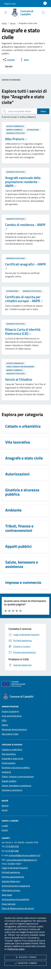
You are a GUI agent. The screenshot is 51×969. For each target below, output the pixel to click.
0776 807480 (12, 851)
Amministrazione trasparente (16, 885)
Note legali (7, 895)
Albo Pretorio (15, 138)
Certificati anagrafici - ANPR (25, 264)
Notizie (5, 805)
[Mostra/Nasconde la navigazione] (5, 12)
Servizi (12, 23)
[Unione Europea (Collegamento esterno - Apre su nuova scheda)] (25, 684)
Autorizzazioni (8, 763)
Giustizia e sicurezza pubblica (16, 767)
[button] (10, 3)
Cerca (43, 111)
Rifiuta (28, 957)
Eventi (5, 830)
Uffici (4, 720)
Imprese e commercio (12, 790)
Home (4, 23)
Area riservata (8, 904)
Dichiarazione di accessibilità (15, 899)
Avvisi (5, 810)
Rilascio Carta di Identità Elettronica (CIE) (22, 331)
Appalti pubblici (9, 781)
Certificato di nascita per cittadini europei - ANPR (23, 298)
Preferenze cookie (16, 949)
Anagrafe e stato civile (12, 758)
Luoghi (5, 825)
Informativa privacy (11, 890)
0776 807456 (12, 846)
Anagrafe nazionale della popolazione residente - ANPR (23, 181)
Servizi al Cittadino (18, 379)
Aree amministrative (12, 716)
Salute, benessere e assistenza (16, 785)
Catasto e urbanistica (12, 749)
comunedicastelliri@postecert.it (21, 860)
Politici (5, 725)
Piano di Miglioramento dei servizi (18, 908)
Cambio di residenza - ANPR (25, 224)
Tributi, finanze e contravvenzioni (18, 776)
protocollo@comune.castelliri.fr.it (24, 855)
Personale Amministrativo (14, 729)
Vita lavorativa (9, 754)
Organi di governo (10, 711)
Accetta (27, 963)
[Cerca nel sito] (43, 12)
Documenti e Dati (10, 734)
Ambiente (6, 772)
